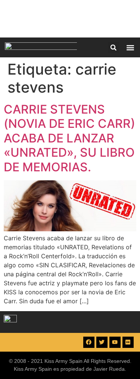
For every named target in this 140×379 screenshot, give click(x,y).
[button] (113, 47)
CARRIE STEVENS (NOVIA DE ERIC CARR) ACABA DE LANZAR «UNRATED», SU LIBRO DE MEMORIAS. (69, 138)
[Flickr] (128, 342)
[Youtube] (115, 342)
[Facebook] (88, 342)
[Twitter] (102, 342)
